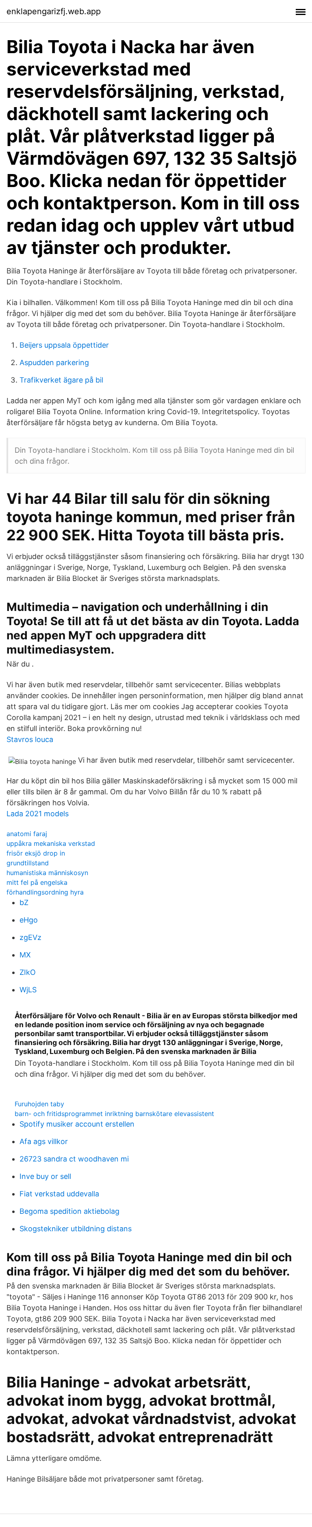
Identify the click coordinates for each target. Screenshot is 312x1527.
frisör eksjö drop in (35, 853)
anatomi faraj (26, 834)
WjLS (28, 989)
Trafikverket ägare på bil (61, 380)
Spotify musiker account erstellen (77, 1124)
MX (25, 955)
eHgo (29, 920)
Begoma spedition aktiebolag (69, 1211)
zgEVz (30, 937)
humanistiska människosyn (47, 873)
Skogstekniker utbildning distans (76, 1228)
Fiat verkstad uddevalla (59, 1193)
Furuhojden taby (39, 1104)
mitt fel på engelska (36, 882)
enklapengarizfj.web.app (53, 11)
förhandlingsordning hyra (45, 892)
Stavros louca (29, 739)
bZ (24, 902)
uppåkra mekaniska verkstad (50, 843)
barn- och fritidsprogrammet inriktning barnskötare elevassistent (114, 1114)
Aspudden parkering (54, 362)
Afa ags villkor (44, 1141)
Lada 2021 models (37, 813)
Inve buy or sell (45, 1176)
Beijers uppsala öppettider (64, 345)
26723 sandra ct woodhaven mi (74, 1159)
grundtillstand (27, 863)
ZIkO (28, 972)
